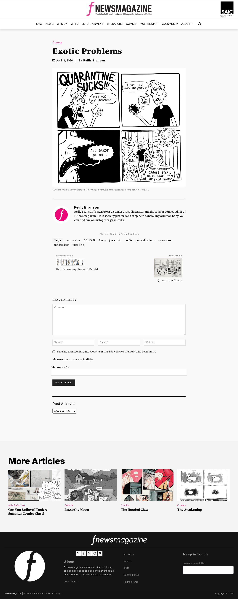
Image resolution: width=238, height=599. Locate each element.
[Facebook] (83, 553)
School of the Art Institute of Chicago (42, 593)
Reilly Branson (94, 60)
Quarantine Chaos (169, 280)
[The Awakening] (203, 485)
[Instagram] (94, 553)
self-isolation (61, 244)
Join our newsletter (194, 563)
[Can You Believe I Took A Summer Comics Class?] (34, 485)
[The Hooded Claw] (147, 485)
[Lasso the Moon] (91, 485)
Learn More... (71, 581)
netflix (128, 240)
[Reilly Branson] (61, 215)
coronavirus (73, 240)
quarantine (164, 240)
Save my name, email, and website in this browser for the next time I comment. (106, 351)
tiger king (78, 244)
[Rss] (78, 553)
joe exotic (115, 240)
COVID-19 (90, 240)
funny (102, 240)
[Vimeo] (100, 553)
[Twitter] (89, 553)
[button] (199, 23)
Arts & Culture (16, 505)
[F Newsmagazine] (227, 9)
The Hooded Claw (134, 509)
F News (103, 234)
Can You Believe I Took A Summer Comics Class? (27, 511)
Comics (57, 42)
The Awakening (189, 509)
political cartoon (145, 240)
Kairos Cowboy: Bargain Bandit (77, 269)
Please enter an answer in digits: (73, 359)
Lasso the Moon (77, 509)
